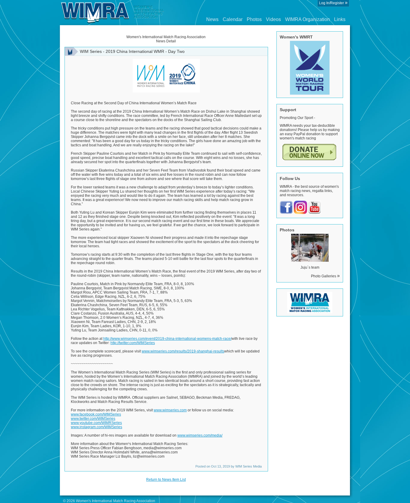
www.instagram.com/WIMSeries (96, 427)
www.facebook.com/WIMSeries (96, 414)
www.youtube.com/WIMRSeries (96, 423)
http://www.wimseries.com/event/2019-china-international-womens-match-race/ (167, 339)
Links (339, 19)
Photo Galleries (325, 276)
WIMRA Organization (307, 19)
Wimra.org (112, 13)
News (212, 19)
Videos (273, 19)
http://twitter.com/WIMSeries (132, 343)
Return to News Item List (166, 479)
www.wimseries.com (170, 410)
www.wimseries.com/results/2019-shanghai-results (183, 351)
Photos (254, 19)
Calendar (233, 19)
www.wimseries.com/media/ (199, 435)
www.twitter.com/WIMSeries (93, 418)
